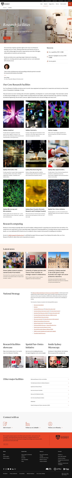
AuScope (35, 307)
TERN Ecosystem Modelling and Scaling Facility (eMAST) (45, 331)
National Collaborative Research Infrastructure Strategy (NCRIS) (45, 292)
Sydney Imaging (48, 323)
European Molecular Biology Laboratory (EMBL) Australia (45, 315)
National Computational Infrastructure (42, 321)
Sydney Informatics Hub (50, 309)
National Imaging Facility (39, 323)
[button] (70, 4)
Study (41, 3)
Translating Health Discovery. (40, 333)
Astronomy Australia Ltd (39, 305)
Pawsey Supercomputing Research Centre (42, 327)
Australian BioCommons (39, 309)
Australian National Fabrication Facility (41, 311)
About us (57, 3)
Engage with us (51, 3)
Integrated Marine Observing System (41, 317)
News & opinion (63, 3)
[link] (5, 7)
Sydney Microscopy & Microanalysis (51, 319)
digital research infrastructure (16, 235)
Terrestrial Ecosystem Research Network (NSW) (43, 329)
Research (45, 3)
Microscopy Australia (38, 319)
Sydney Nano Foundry (55, 311)
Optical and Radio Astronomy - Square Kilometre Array (45, 325)
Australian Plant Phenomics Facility (41, 313)
